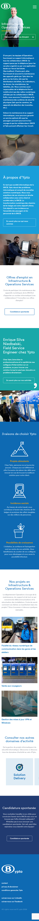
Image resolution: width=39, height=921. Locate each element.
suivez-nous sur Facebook (12, 901)
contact (5, 883)
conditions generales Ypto (12, 890)
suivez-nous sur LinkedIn (12, 898)
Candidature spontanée (19, 312)
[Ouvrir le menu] (34, 7)
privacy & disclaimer (10, 887)
